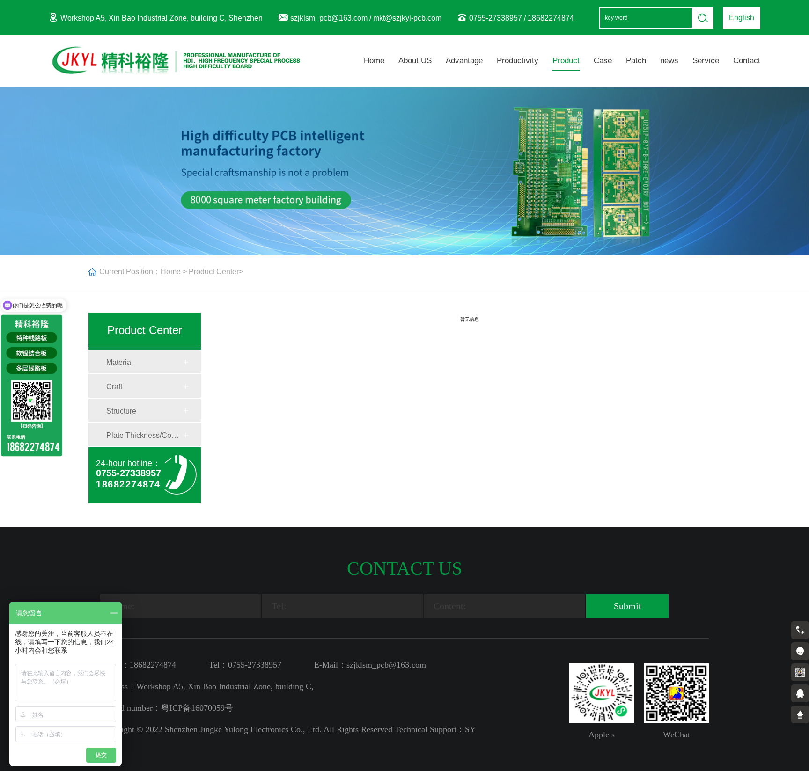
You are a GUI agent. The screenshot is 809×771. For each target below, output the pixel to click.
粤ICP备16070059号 (197, 708)
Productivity (517, 60)
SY (470, 729)
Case (603, 60)
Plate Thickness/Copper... (144, 435)
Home (374, 60)
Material (119, 362)
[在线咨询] (800, 651)
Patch (636, 60)
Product (566, 60)
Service (705, 60)
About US (415, 60)
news (669, 60)
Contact (746, 60)
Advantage (464, 60)
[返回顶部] (800, 714)
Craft (114, 387)
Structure (121, 411)
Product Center (214, 272)
